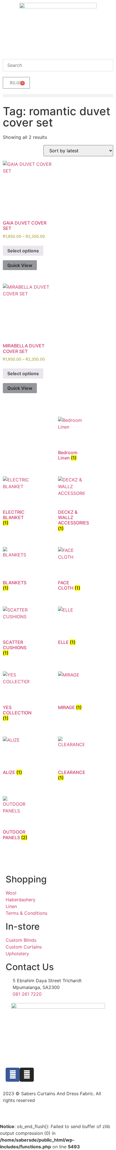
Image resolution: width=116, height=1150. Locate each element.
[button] (58, 95)
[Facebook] (13, 1075)
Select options (23, 250)
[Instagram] (27, 1075)
